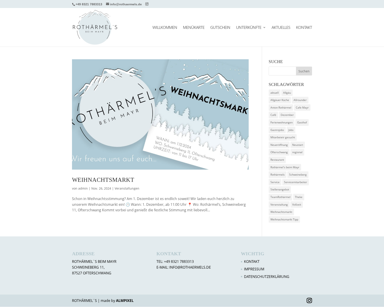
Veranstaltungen (127, 188)
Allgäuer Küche (279, 100)
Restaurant (277, 160)
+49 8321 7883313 (89, 4)
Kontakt (304, 28)
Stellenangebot (279, 189)
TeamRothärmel (280, 197)
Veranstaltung (279, 204)
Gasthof (302, 122)
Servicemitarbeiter (295, 182)
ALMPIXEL (125, 300)
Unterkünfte (248, 28)
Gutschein (220, 28)
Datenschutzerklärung (266, 276)
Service (275, 182)
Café (273, 115)
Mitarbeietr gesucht (282, 137)
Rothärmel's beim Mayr (284, 167)
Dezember (287, 115)
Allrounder (300, 100)
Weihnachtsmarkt (103, 179)
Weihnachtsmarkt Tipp (284, 219)
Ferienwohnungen (281, 122)
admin (83, 188)
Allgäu (287, 93)
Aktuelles (281, 28)
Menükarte (193, 28)
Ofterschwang (279, 152)
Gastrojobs (277, 130)
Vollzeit (296, 204)
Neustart (297, 145)
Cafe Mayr (302, 107)
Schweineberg (298, 174)
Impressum (254, 269)
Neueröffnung (279, 145)
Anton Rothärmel (280, 107)
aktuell (274, 93)
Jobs (291, 130)
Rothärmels (277, 174)
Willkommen (164, 28)
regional (297, 152)
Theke (298, 197)
